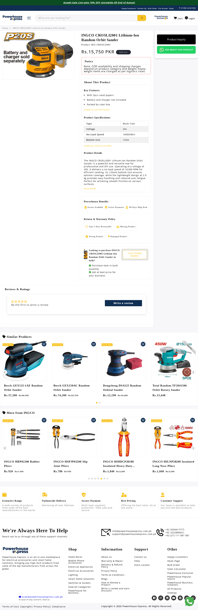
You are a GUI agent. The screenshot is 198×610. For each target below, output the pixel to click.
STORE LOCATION (188, 8)
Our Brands (163, 8)
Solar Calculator (176, 569)
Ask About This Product (179, 49)
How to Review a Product (110, 584)
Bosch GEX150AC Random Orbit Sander (72, 387)
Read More (90, 189)
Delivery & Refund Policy (112, 566)
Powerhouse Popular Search (179, 578)
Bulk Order (152, 8)
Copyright (26, 607)
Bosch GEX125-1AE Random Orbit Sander (23, 387)
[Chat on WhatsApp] (189, 601)
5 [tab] (101, 478)
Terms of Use (10, 607)
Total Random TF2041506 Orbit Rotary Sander (170, 387)
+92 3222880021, (175, 532)
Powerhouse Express (135, 606)
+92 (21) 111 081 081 (177, 535)
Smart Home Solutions (81, 579)
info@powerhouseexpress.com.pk (131, 531)
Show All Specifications (98, 146)
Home (5, 28)
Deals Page (173, 561)
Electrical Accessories (81, 571)
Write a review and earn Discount (115, 589)
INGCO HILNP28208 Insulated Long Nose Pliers (173, 463)
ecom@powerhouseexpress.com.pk (42, 597)
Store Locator (142, 565)
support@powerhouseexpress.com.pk (134, 534)
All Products (174, 589)
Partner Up (142, 8)
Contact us (140, 557)
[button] (178, 18)
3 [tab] (95, 478)
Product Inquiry (176, 39)
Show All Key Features (97, 110)
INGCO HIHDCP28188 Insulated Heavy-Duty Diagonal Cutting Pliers (119, 464)
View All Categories (79, 587)
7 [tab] (107, 478)
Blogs (171, 8)
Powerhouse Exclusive (180, 573)
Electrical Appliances (80, 567)
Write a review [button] (123, 303)
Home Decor (75, 557)
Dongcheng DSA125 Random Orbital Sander (122, 387)
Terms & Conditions (112, 575)
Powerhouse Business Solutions (180, 584)
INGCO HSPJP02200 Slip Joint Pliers (71, 463)
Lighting (73, 575)
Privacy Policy (109, 571)
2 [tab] (100, 402)
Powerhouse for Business (77, 592)
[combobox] (86, 18)
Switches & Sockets (79, 583)
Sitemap (172, 593)
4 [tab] (98, 478)
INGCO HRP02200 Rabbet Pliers (22, 463)
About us (106, 557)
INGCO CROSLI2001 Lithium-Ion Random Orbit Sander (39, 28)
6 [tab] (104, 478)
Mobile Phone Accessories (76, 562)
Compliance (59, 607)
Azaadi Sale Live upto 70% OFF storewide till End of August (99, 3)
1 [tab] (96, 402)
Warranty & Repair (112, 561)
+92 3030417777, (175, 530)
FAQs (137, 561)
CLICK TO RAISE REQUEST (135, 254)
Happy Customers (129, 8)
